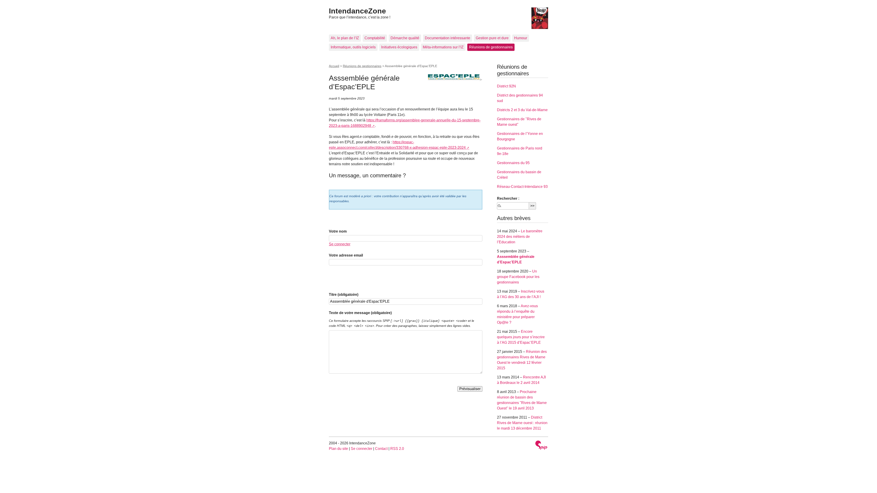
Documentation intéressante (447, 38)
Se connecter (339, 244)
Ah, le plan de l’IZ (345, 38)
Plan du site (338, 449)
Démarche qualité (405, 38)
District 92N (506, 86)
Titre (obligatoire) (343, 294)
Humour (520, 38)
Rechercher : (508, 198)
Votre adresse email (346, 255)
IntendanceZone (357, 11)
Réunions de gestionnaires (491, 47)
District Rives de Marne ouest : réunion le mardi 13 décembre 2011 (522, 422)
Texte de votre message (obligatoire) (360, 313)
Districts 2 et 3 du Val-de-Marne (522, 110)
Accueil (334, 66)
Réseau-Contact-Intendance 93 (522, 187)
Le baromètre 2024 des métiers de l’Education (519, 236)
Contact (381, 449)
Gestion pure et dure (492, 38)
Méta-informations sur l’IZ (443, 47)
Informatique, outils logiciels (353, 47)
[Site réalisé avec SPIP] (541, 446)
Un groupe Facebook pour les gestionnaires (518, 276)
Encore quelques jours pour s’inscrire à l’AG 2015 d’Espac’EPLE (521, 337)
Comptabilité (375, 38)
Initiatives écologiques (399, 47)
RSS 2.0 (397, 449)
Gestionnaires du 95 (513, 163)
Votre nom (338, 231)
